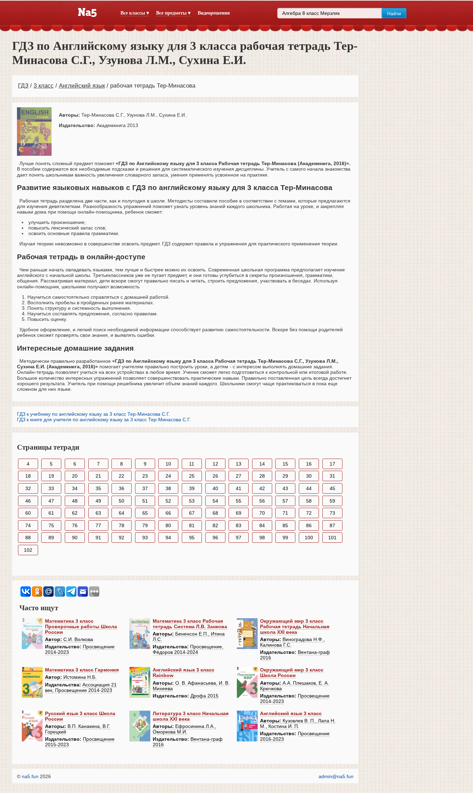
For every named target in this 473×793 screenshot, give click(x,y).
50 (121, 501)
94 (168, 537)
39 (192, 488)
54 (215, 501)
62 (75, 513)
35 (98, 488)
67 (192, 513)
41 (238, 488)
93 (145, 537)
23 (145, 476)
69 (238, 513)
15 (285, 464)
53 (192, 501)
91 (98, 537)
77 (98, 525)
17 (332, 464)
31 (332, 476)
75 (51, 525)
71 (285, 513)
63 (98, 513)
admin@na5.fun (336, 776)
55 (238, 501)
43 (285, 488)
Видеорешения (214, 13)
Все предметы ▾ (173, 13)
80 (168, 525)
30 (309, 476)
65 (145, 513)
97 (238, 537)
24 (168, 476)
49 (98, 501)
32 (28, 488)
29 (285, 476)
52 (168, 501)
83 (238, 525)
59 (332, 501)
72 (309, 513)
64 (121, 513)
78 (121, 525)
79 (145, 525)
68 (215, 513)
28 (262, 476)
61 (51, 513)
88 (28, 537)
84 (262, 525)
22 (121, 476)
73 (332, 513)
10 (168, 464)
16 (309, 464)
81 (192, 525)
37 (145, 488)
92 (121, 537)
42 (262, 488)
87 (332, 525)
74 (28, 525)
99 (285, 537)
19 (51, 476)
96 (215, 537)
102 (28, 550)
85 (285, 525)
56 (262, 501)
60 (28, 513)
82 (215, 525)
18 (28, 476)
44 (309, 488)
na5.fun (30, 776)
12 (215, 464)
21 (98, 476)
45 (332, 488)
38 (168, 488)
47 (51, 501)
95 (192, 537)
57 (285, 501)
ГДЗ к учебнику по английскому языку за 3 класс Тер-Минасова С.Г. (93, 414)
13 (238, 464)
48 (75, 501)
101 (332, 537)
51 (145, 501)
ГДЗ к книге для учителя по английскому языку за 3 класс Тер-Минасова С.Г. (104, 419)
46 (28, 501)
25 (192, 476)
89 (51, 537)
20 (75, 476)
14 (262, 464)
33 (51, 488)
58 (309, 501)
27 (238, 476)
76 (75, 525)
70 (262, 513)
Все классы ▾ (135, 13)
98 (262, 537)
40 (215, 488)
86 (309, 525)
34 (75, 488)
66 (168, 513)
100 (309, 537)
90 (75, 537)
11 (191, 464)
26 (215, 476)
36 (121, 488)
